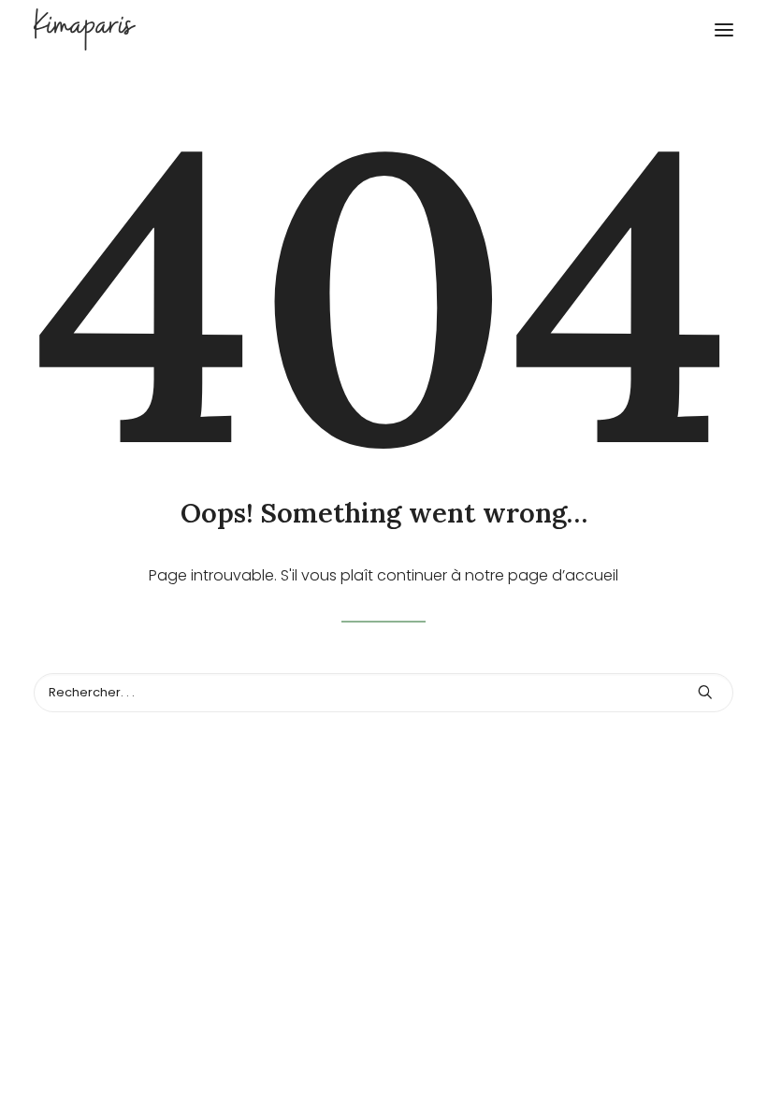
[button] (724, 29)
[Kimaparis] (383, 29)
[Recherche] (383, 692)
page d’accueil (563, 575)
